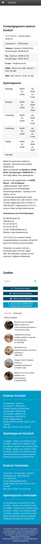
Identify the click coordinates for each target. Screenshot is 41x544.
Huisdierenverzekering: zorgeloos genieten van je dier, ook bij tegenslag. (25, 337)
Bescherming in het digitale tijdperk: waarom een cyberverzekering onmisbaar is (25, 324)
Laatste (7, 313)
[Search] (35, 281)
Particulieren (10, 318)
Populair (17, 313)
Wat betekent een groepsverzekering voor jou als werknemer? (25, 350)
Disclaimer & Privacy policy (11, 539)
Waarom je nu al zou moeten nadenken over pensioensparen (24, 375)
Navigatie (12, 3)
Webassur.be (24, 541)
